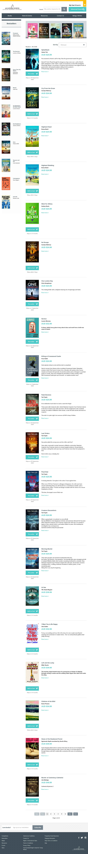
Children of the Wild (48, 701)
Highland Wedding (47, 165)
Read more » (45, 71)
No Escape (45, 242)
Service (43, 319)
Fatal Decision (46, 395)
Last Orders (45, 433)
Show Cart (84, 4)
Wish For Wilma (46, 204)
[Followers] (33, 30)
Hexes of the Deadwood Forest (51, 739)
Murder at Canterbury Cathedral (52, 778)
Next (70, 814)
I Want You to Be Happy (49, 624)
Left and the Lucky (47, 663)
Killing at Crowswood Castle (51, 356)
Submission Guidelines (29, 836)
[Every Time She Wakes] (44, 30)
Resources (44, 16)
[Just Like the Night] (55, 30)
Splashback (45, 50)
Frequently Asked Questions (52, 836)
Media (3, 840)
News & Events (27, 16)
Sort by (55, 45)
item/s (75, 5)
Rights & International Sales (30, 840)
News (3, 847)
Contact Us (60, 16)
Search (41, 9)
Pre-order (31, 74)
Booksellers (5, 838)
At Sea (43, 587)
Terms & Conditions (28, 843)
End (75, 814)
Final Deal (44, 472)
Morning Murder (46, 549)
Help (46, 843)
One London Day (47, 281)
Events (3, 845)
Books (10, 16)
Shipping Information (50, 838)
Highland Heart (46, 127)
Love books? (6, 827)
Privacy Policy (26, 845)
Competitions (5, 836)
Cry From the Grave (48, 88)
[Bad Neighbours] (67, 30)
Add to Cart (31, 114)
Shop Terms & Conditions (51, 840)
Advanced (76, 9)
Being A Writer (77, 16)
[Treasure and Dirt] (78, 30)
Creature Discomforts (48, 510)
